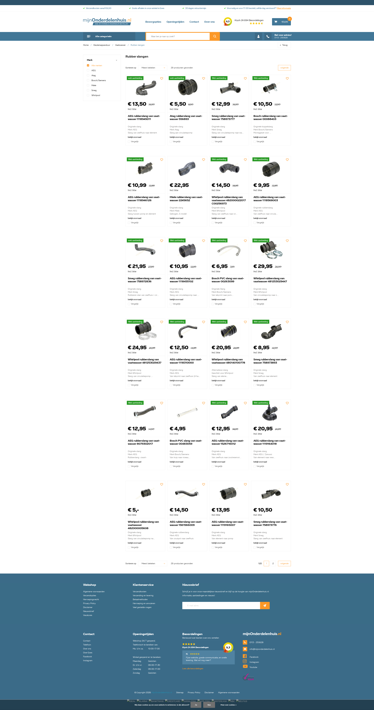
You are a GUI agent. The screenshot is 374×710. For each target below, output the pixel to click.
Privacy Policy (89, 603)
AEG (93, 70)
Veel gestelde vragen (142, 607)
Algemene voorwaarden (94, 591)
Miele (93, 85)
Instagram (87, 660)
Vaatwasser (120, 45)
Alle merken (96, 65)
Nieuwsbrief (88, 611)
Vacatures (87, 615)
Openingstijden (175, 21)
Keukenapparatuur (102, 45)
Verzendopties (89, 595)
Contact (194, 21)
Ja (196, 705)
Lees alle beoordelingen (192, 668)
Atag (93, 75)
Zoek (215, 36)
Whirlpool (95, 95)
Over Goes (87, 652)
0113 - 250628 (283, 36)
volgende (284, 67)
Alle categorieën (103, 36)
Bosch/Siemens (98, 80)
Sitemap (179, 692)
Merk (89, 60)
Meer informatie (284, 8)
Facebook (87, 656)
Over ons (209, 21)
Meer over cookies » (229, 705)
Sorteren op (130, 67)
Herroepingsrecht (91, 599)
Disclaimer (87, 607)
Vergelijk (134, 141)
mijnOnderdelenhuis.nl (107, 22)
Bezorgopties (153, 21)
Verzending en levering (143, 595)
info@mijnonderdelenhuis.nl (262, 649)
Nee (209, 705)
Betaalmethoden (140, 599)
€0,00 (286, 20)
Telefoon (87, 645)
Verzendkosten (139, 591)
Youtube (253, 667)
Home (86, 45)
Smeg (94, 90)
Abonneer (265, 605)
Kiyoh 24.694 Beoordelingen (245, 21)
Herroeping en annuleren (144, 603)
